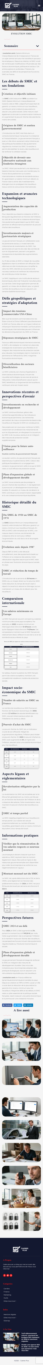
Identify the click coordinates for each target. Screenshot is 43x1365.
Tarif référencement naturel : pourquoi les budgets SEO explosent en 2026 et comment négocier (30, 1337)
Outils (6, 1298)
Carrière (6, 1289)
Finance (6, 1292)
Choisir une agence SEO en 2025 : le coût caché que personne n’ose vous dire (30, 1347)
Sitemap (7, 1321)
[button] (39, 5)
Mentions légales (10, 1314)
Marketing (7, 1295)
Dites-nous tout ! (10, 1301)
